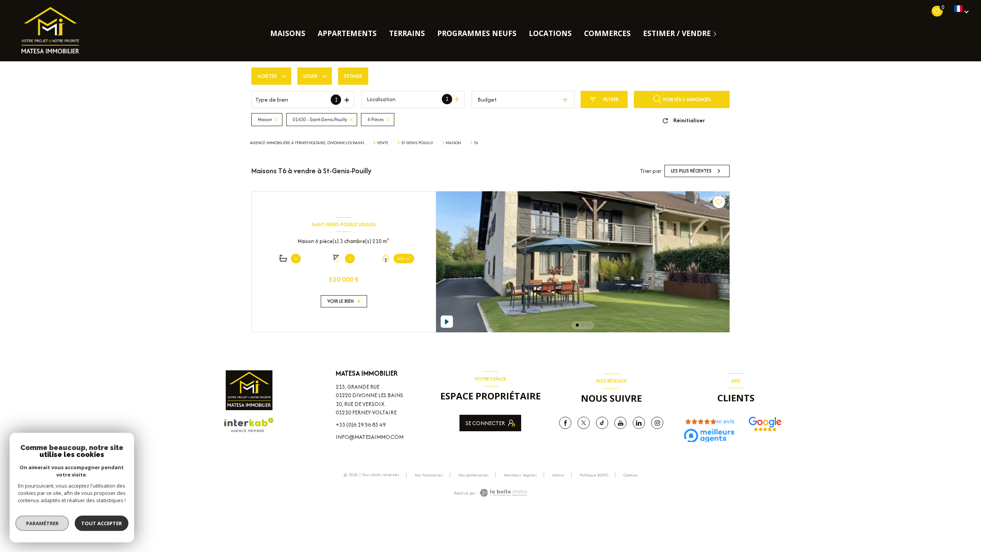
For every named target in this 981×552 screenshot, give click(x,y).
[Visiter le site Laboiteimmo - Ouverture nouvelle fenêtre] (502, 493)
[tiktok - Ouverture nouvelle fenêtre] (602, 423)
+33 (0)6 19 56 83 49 (361, 425)
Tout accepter (101, 523)
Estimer (353, 76)
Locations (550, 33)
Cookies (630, 475)
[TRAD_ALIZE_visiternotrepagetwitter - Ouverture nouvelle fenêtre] (583, 423)
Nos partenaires (473, 475)
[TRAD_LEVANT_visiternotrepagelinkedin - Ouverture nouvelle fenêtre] (639, 423)
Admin (558, 475)
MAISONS (287, 33)
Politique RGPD (594, 475)
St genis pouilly (417, 142)
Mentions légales (520, 475)
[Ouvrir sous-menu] (716, 33)
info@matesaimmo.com (370, 437)
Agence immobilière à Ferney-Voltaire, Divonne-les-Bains (307, 143)
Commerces (607, 33)
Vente (382, 142)
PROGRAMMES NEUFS (477, 33)
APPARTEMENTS (347, 33)
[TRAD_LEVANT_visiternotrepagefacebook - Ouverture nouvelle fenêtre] (565, 423)
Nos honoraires (429, 475)
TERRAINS (407, 33)
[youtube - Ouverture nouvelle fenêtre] (620, 423)
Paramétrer (42, 523)
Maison (453, 142)
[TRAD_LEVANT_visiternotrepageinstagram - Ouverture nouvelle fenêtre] (657, 423)
